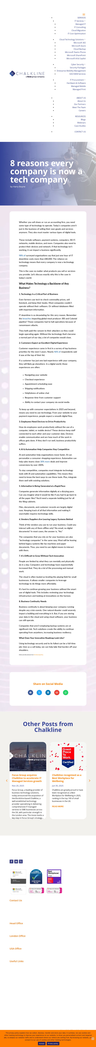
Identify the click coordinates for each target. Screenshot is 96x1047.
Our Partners (80, 104)
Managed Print (79, 89)
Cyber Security (77, 64)
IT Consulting (80, 27)
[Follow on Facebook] (11, 861)
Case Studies (80, 126)
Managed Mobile (78, 86)
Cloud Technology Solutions (71, 39)
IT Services (79, 21)
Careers (82, 110)
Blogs (83, 119)
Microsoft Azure (79, 46)
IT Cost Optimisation (77, 33)
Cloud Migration (79, 30)
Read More (58, 806)
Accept (41, 1043)
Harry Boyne (19, 186)
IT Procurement (77, 80)
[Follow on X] (21, 861)
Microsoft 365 (80, 42)
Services (82, 17)
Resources (80, 116)
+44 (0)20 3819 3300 (18, 904)
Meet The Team (79, 107)
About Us (81, 98)
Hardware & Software (76, 83)
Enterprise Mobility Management (71, 70)
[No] (92, 1038)
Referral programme (19, 917)
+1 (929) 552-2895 (17, 907)
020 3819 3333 (24, 4)
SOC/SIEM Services (77, 74)
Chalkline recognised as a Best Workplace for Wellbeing (66, 778)
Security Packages (78, 67)
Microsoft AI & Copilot (76, 58)
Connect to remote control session (26, 914)
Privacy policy (53, 1043)
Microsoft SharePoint (76, 55)
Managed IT (81, 24)
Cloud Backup (80, 49)
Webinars (81, 122)
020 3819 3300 (21, 2)
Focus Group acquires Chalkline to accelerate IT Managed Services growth (27, 778)
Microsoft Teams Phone (75, 52)
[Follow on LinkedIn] (16, 861)
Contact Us (80, 131)
